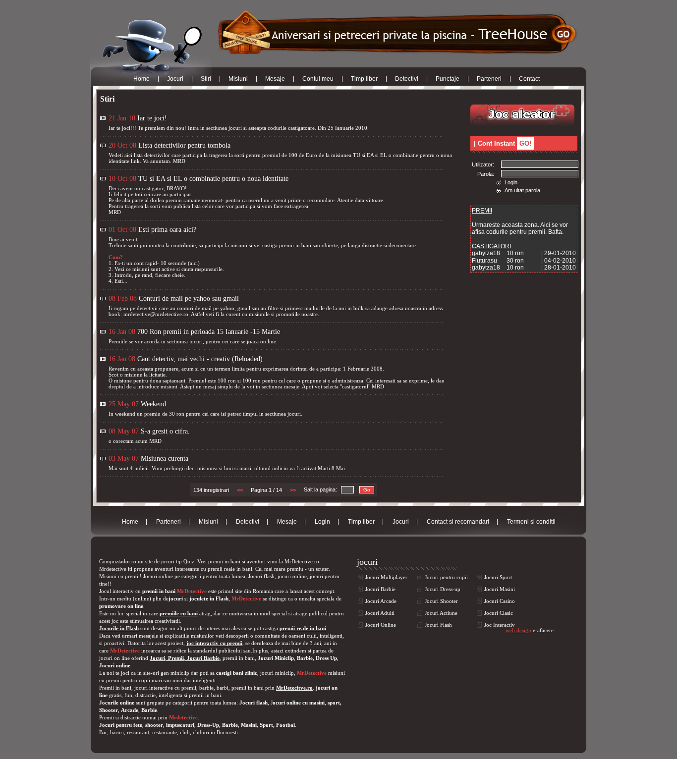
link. (136, 161)
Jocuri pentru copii (446, 577)
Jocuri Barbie (380, 589)
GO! (525, 143)
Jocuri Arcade (380, 601)
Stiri (206, 78)
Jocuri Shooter (441, 601)
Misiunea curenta (164, 458)
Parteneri (489, 78)
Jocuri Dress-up (442, 589)
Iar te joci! (152, 118)
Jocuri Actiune (441, 613)
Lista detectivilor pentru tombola (184, 145)
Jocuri (175, 78)
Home (141, 78)
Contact (529, 78)
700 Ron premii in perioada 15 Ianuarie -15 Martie (208, 331)
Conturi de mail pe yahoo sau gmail (189, 298)
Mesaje (275, 78)
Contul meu (318, 78)
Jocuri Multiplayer (386, 577)
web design (518, 630)
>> (293, 490)
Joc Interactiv (499, 625)
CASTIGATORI (491, 246)
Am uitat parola (522, 190)
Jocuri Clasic (498, 613)
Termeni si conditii (531, 521)
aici (194, 263)
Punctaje (447, 78)
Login (511, 182)
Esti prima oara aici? (167, 229)
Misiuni (238, 78)
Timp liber (364, 78)
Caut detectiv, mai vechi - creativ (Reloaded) (200, 359)
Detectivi (406, 78)
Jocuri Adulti (380, 613)
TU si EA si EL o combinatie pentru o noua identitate (213, 178)
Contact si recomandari (458, 521)
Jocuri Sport (498, 577)
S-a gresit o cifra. (165, 431)
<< (240, 490)
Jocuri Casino (499, 601)
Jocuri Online (380, 625)
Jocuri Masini (499, 589)
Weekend (153, 404)
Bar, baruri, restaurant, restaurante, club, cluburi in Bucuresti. (169, 732)
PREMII (482, 210)
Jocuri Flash (438, 625)
